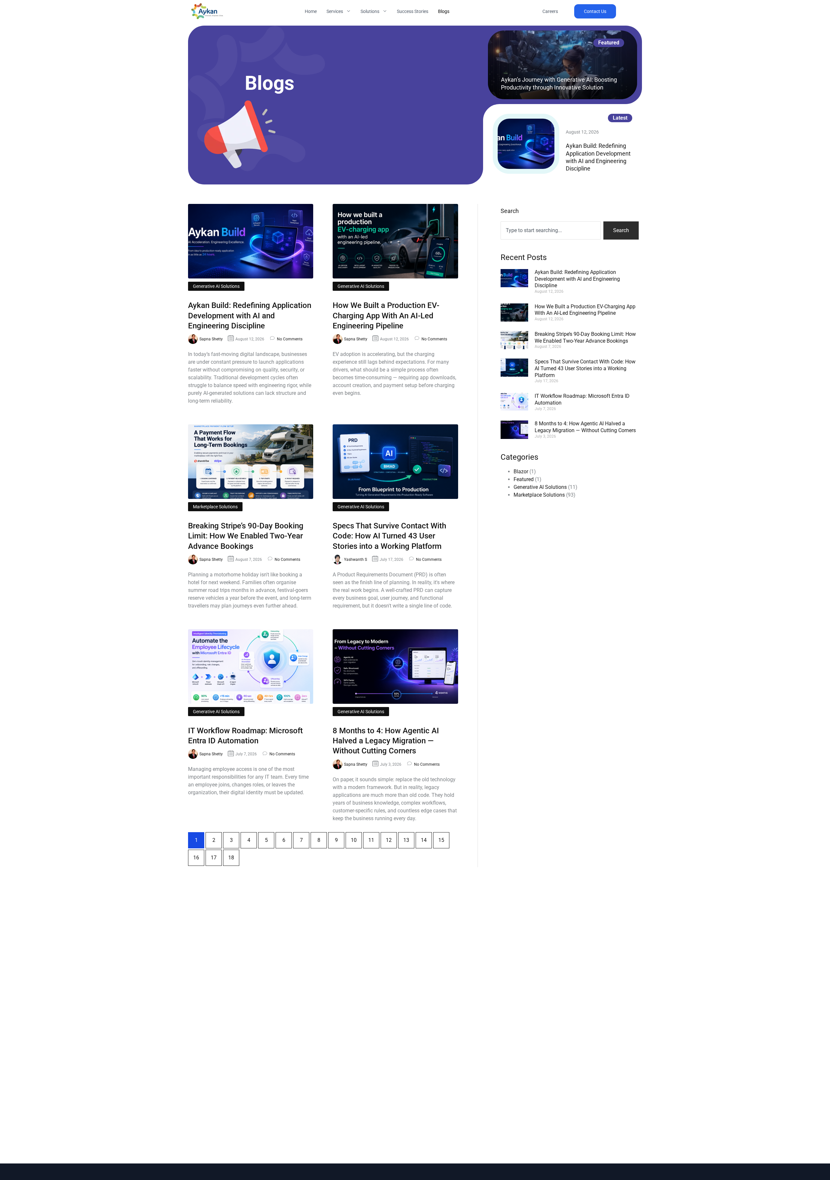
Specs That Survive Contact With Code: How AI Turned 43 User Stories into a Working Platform (389, 535)
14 (426, 837)
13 (408, 837)
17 (216, 855)
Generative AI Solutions (216, 286)
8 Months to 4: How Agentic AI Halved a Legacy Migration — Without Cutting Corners (386, 740)
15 (443, 837)
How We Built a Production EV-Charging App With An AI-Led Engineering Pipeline (386, 315)
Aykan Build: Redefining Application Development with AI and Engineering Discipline (249, 315)
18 (233, 855)
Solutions (370, 11)
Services (334, 11)
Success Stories (412, 11)
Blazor (521, 471)
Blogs (443, 11)
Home (311, 11)
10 (356, 837)
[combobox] (551, 230)
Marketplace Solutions (215, 506)
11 (373, 837)
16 (198, 855)
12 (391, 837)
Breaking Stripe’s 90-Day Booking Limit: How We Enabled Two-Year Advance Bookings (245, 535)
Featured (524, 479)
